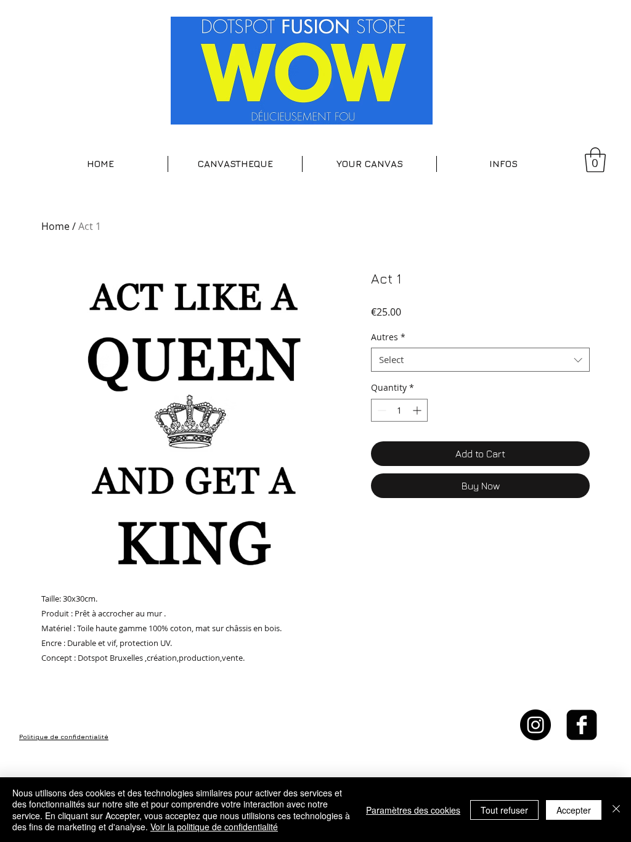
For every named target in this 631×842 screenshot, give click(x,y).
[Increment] (418, 410)
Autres (388, 337)
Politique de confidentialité (63, 736)
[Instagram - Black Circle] (535, 724)
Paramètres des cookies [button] (413, 810)
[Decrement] (380, 410)
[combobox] (480, 360)
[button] (235, 164)
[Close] (616, 809)
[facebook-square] (581, 724)
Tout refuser (504, 810)
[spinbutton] (399, 410)
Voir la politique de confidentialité (214, 826)
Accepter (573, 810)
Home (55, 226)
